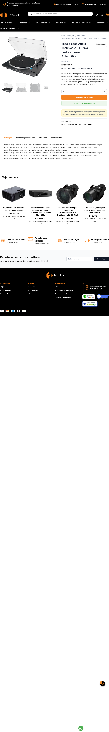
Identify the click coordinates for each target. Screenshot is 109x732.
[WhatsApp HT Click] (80, 728)
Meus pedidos (5, 290)
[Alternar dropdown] (102, 15)
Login (2, 287)
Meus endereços (6, 294)
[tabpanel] (54, 151)
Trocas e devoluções (63, 294)
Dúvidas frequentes (63, 297)
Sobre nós (31, 287)
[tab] (8, 137)
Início (63, 36)
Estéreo (68, 36)
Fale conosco (32, 294)
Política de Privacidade (64, 290)
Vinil (73, 36)
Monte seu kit (32, 290)
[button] (44, 37)
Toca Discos (80, 36)
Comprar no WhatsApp (85, 103)
